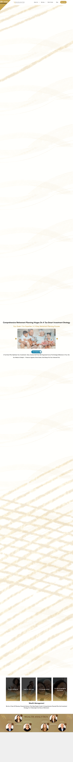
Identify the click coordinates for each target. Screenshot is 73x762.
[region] (36, 339)
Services (42, 2)
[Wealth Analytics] (19, 2)
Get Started (36, 352)
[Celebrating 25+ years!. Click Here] (5, 10)
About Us (36, 2)
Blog (57, 2)
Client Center (50, 2)
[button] (16, 338)
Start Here (63, 2)
